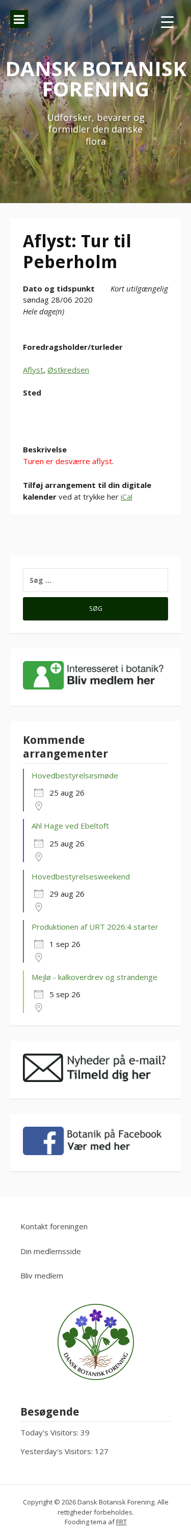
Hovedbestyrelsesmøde (75, 775)
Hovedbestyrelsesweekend (81, 876)
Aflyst (33, 370)
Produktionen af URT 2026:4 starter (95, 927)
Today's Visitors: (50, 1432)
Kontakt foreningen (54, 1226)
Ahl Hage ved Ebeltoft (70, 826)
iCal (126, 497)
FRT (121, 1521)
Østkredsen (68, 370)
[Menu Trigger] (167, 22)
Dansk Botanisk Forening (95, 78)
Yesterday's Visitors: (57, 1451)
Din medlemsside (50, 1251)
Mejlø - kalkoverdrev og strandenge (94, 977)
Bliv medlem (41, 1275)
